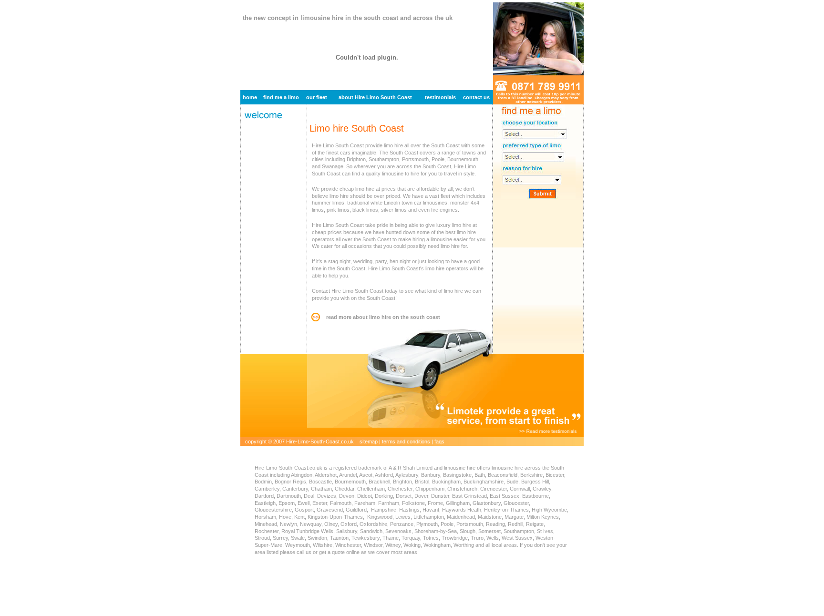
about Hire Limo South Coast (375, 97)
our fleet (316, 97)
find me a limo (281, 97)
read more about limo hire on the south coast (383, 317)
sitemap (369, 441)
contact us (476, 97)
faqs (439, 441)
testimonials (440, 97)
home (250, 97)
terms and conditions (406, 441)
